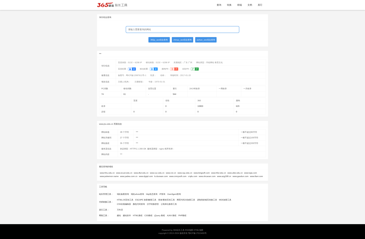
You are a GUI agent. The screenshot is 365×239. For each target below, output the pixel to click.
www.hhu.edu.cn (107, 173)
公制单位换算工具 (169, 204)
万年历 (120, 210)
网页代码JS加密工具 (186, 200)
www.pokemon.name (109, 176)
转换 (229, 5)
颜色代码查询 (139, 204)
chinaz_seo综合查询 (182, 40)
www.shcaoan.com (207, 176)
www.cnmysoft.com (177, 176)
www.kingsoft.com (202, 173)
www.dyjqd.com (146, 176)
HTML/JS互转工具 (125, 200)
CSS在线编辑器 (124, 204)
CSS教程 (148, 215)
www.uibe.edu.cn (235, 173)
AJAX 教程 (171, 215)
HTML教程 (137, 215)
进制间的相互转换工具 (207, 200)
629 (237, 106)
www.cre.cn (171, 173)
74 (102, 94)
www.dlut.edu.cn (141, 173)
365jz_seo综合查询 (159, 40)
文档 (250, 5)
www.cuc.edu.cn (157, 173)
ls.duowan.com (161, 176)
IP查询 (162, 194)
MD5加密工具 (225, 200)
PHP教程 (182, 215)
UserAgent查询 (174, 194)
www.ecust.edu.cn (124, 173)
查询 (219, 5)
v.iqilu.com (192, 176)
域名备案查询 (123, 194)
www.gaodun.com (241, 176)
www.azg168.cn (224, 176)
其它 (260, 5)
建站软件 (127, 215)
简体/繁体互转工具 (166, 200)
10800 (200, 106)
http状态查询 (151, 194)
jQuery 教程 (159, 215)
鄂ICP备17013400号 (197, 233)
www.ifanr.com (256, 176)
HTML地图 (198, 230)
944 (174, 94)
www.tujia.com (250, 173)
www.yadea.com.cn (128, 176)
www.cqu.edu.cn (185, 173)
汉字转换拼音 (153, 204)
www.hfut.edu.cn (218, 173)
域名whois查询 (137, 194)
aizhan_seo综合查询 (206, 40)
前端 (239, 5)
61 (124, 94)
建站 (119, 215)
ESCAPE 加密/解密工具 (145, 200)
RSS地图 (189, 230)
